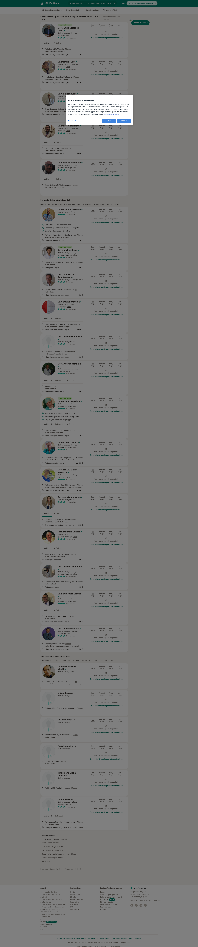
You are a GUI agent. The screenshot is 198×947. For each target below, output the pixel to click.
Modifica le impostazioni (77, 121)
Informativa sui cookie (111, 114)
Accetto (124, 121)
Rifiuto (108, 121)
